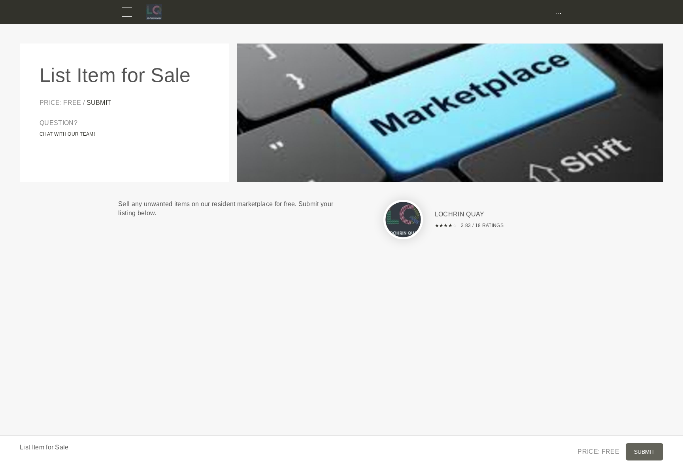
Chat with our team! (67, 134)
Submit (99, 102)
